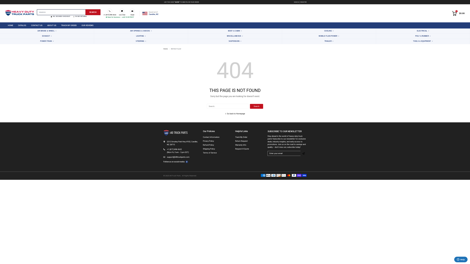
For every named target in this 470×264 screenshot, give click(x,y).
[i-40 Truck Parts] (19, 13)
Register (303, 2)
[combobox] (68, 12)
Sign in (296, 2)
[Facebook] (187, 162)
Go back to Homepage (236, 114)
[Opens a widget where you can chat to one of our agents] (461, 260)
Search (256, 106)
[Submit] (303, 153)
